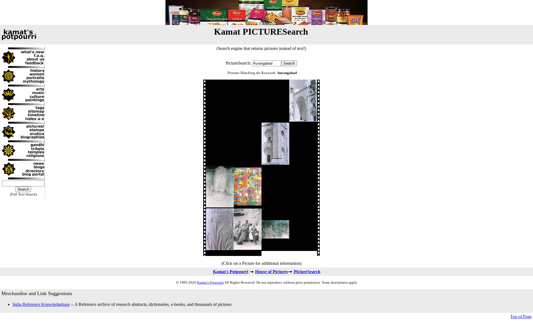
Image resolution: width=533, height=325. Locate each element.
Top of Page (521, 316)
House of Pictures (271, 271)
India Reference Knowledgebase (41, 304)
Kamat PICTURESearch (261, 32)
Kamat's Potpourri (230, 271)
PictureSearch (307, 271)
